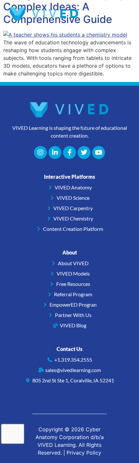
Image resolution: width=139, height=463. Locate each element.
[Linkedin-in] (54, 152)
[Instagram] (40, 152)
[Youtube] (98, 152)
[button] (123, 14)
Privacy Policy (84, 452)
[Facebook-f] (69, 152)
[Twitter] (84, 152)
